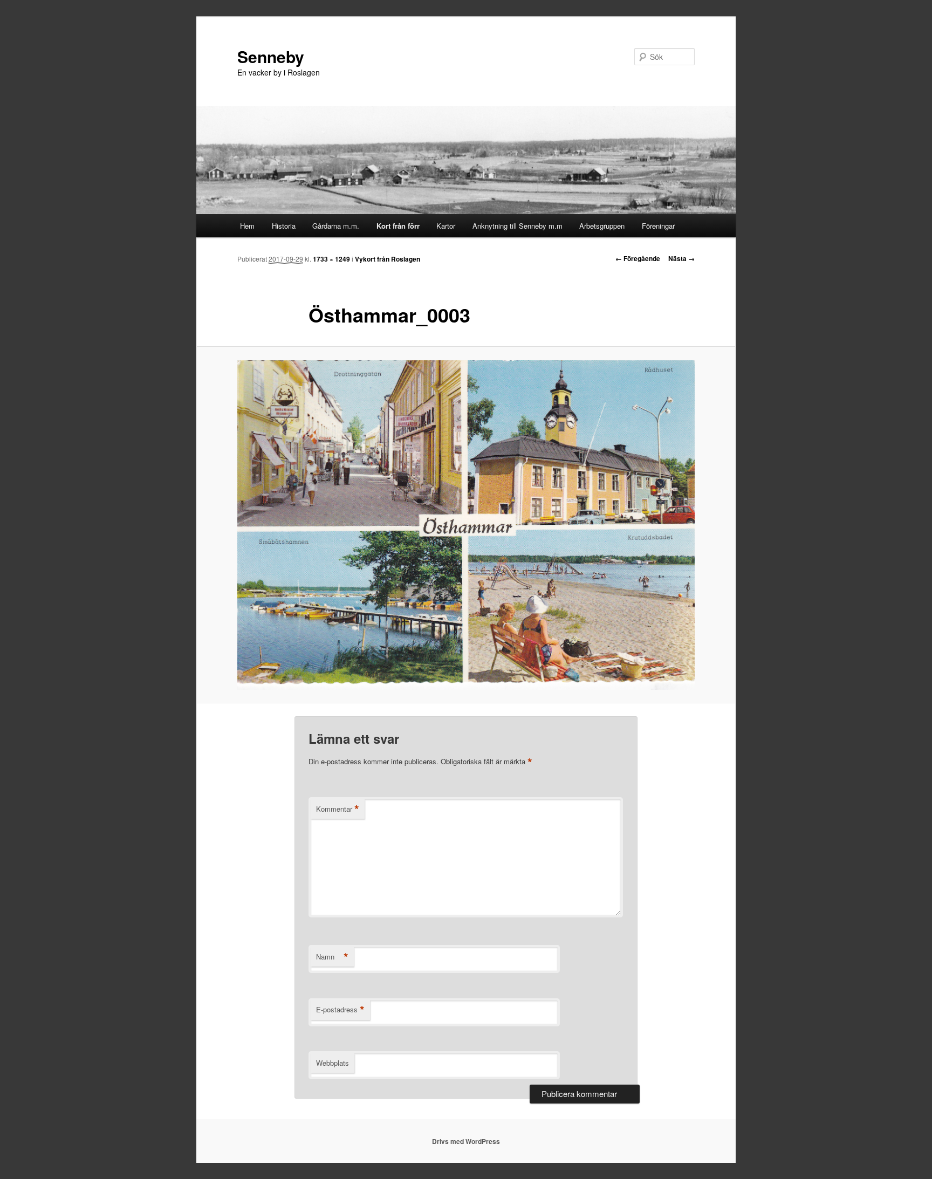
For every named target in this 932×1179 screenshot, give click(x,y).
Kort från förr (398, 226)
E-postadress (340, 1009)
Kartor (445, 226)
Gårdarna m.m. (335, 226)
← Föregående (637, 258)
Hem (247, 226)
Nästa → (681, 258)
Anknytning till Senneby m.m (517, 226)
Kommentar (337, 809)
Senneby (270, 56)
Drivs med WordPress (466, 1141)
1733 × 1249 (331, 259)
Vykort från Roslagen (387, 259)
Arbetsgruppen (602, 226)
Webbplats (332, 1063)
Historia (284, 226)
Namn (332, 956)
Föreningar (658, 226)
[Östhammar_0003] (466, 525)
